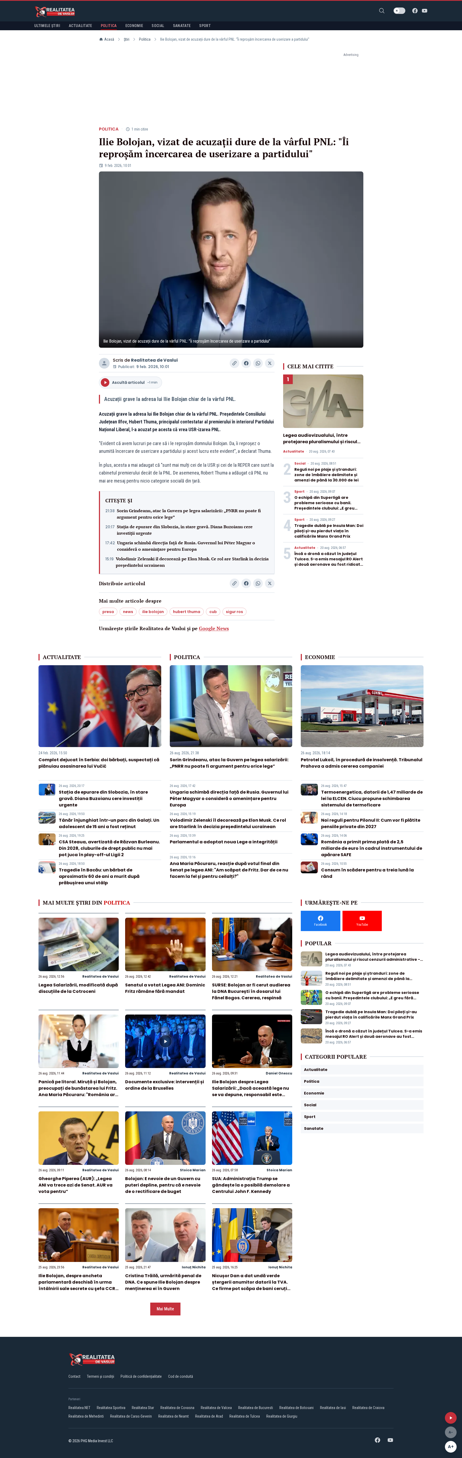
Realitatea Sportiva (111, 1408)
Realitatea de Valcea (216, 1408)
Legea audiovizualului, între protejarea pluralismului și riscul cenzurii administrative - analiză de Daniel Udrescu (321, 445)
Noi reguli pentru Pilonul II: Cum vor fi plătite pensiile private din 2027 (370, 823)
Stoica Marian (193, 1170)
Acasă (109, 39)
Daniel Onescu (279, 1073)
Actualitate (293, 451)
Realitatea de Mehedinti (86, 1416)
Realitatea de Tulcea (244, 1416)
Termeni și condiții (100, 1376)
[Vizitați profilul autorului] (104, 363)
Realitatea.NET (79, 1408)
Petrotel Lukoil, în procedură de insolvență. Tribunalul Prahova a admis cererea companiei (361, 763)
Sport (299, 491)
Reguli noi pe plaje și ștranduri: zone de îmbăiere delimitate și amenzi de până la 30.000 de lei (326, 475)
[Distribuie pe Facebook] (246, 363)
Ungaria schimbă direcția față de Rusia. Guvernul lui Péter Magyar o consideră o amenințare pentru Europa (186, 546)
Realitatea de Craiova (368, 1408)
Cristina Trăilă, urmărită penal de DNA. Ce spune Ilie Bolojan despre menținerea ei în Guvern (163, 1282)
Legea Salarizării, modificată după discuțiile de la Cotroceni (78, 988)
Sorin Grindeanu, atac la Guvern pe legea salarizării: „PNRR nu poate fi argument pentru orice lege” (189, 514)
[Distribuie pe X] (270, 363)
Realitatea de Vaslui (154, 360)
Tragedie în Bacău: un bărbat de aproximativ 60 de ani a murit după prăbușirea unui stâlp (99, 876)
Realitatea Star (143, 1408)
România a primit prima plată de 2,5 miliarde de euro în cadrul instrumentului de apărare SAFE (371, 848)
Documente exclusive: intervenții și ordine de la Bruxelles (164, 1085)
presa (108, 611)
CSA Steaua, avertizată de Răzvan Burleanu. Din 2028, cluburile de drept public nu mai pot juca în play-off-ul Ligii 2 (109, 848)
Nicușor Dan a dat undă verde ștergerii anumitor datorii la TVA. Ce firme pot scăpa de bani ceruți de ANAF (250, 1285)
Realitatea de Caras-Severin (131, 1416)
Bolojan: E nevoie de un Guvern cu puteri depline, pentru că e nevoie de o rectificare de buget (163, 1185)
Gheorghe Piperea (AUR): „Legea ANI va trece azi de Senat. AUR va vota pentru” (75, 1185)
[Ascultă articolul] (451, 1418)
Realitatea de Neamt (173, 1416)
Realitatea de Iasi (333, 1408)
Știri (126, 39)
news (128, 611)
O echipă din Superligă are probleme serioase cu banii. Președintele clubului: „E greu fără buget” (324, 505)
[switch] (399, 10)
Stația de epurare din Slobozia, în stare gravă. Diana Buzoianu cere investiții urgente (185, 530)
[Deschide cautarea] (381, 10)
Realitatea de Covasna (177, 1408)
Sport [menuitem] (205, 26)
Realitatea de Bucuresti (255, 1408)
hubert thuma (186, 611)
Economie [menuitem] (134, 26)
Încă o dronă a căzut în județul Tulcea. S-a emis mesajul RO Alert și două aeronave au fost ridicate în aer (328, 561)
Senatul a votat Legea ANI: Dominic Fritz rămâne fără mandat (165, 988)
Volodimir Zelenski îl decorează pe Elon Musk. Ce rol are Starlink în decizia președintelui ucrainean (192, 562)
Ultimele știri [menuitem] (47, 26)
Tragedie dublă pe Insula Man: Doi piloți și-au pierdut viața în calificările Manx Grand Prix (328, 531)
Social (300, 463)
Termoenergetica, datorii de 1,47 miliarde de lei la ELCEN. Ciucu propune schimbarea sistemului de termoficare (372, 798)
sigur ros (234, 611)
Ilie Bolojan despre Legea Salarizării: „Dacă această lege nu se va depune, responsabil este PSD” (250, 1091)
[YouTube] (424, 10)
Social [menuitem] (158, 26)
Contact (74, 1376)
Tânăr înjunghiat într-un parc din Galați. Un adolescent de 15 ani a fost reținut (109, 823)
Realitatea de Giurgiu (281, 1416)
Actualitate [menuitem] (80, 26)
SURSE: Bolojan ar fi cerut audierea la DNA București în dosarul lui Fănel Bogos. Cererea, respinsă (251, 991)
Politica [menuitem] (109, 26)
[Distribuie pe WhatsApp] (258, 363)
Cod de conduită (180, 1376)
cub (213, 611)
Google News (214, 628)
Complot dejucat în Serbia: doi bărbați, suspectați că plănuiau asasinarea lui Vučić (98, 763)
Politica (145, 39)
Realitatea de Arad (209, 1416)
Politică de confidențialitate (141, 1376)
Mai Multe (165, 1308)
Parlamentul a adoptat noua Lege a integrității (224, 842)
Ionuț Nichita (194, 1267)
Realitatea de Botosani (296, 1408)
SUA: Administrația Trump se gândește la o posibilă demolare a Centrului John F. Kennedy (251, 1185)
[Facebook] (415, 10)
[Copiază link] (234, 363)
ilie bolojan (153, 611)
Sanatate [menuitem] (182, 26)
